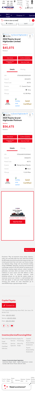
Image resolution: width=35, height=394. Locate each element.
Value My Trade (20, 344)
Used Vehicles (4, 342)
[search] (30, 8)
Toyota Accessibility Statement (30, 350)
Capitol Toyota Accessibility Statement (30, 341)
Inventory (6, 334)
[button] (6, 36)
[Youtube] (32, 3)
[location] (14, 1)
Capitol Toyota (4, 380)
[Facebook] (4, 326)
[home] (26, 8)
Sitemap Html (23, 380)
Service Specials (13, 344)
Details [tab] (12, 69)
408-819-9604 (8, 3)
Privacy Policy (8, 380)
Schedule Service (14, 339)
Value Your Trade (25, 62)
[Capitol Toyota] (11, 7)
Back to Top (29, 250)
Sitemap (17, 380)
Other (29, 334)
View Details (10, 58)
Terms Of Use (12, 380)
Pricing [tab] (23, 69)
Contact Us (10, 305)
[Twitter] (32, 1)
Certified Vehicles (4, 347)
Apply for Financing (20, 339)
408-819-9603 (10, 315)
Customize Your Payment (10, 62)
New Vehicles (6, 338)
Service (14, 334)
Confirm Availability (25, 58)
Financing (21, 334)
